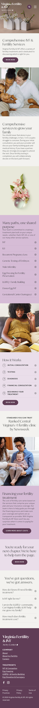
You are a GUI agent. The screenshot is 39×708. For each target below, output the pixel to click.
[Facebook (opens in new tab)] (3, 682)
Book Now (10, 60)
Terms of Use (32, 691)
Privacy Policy (19, 691)
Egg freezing (7, 671)
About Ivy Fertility (9, 656)
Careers (5, 659)
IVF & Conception (9, 669)
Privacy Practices (6, 691)
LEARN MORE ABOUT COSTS (17, 531)
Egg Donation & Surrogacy (13, 677)
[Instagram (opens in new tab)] (8, 682)
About (5, 653)
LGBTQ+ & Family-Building (13, 674)
